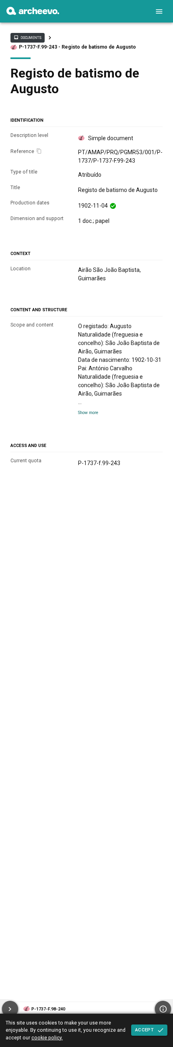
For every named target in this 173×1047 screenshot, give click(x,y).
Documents (27, 37)
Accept (144, 1030)
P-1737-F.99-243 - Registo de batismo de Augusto (77, 47)
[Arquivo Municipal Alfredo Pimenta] (32, 13)
